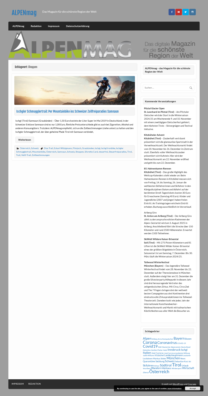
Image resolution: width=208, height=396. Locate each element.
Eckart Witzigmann (63, 148)
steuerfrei (103, 151)
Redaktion (36, 26)
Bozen (188, 338)
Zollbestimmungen (41, 155)
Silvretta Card (91, 151)
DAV (160, 347)
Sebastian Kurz (181, 361)
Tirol (129, 151)
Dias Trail (48, 148)
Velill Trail (26, 155)
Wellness (166, 368)
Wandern (156, 368)
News (182, 358)
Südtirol (166, 365)
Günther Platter (157, 350)
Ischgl (97, 148)
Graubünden (88, 148)
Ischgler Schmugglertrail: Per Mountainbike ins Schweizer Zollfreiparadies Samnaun (67, 111)
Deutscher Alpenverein (171, 347)
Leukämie (186, 355)
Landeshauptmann (173, 355)
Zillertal (146, 372)
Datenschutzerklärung (77, 26)
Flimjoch (77, 148)
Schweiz (35, 148)
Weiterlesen (24, 139)
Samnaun (61, 151)
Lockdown (148, 358)
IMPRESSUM (18, 384)
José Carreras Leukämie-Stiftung (177, 353)
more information (174, 388)
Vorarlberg (147, 368)
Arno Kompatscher (165, 339)
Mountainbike (38, 151)
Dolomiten (147, 350)
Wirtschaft (188, 368)
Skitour (156, 366)
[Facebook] (172, 12)
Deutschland (185, 347)
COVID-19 (181, 343)
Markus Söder (159, 358)
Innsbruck (174, 349)
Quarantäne (149, 361)
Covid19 (150, 346)
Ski (190, 361)
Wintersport (177, 368)
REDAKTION (34, 384)
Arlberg (154, 339)
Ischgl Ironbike (108, 148)
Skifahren (148, 365)
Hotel (165, 350)
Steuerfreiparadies (117, 151)
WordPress (178, 384)
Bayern (179, 338)
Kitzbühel (159, 355)
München (173, 358)
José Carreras (158, 353)
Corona (150, 342)
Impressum (54, 26)
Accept (193, 388)
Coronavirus (167, 342)
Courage (192, 384)
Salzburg (159, 361)
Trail (18, 155)
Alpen (147, 338)
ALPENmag (24, 13)
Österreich (25, 148)
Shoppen (80, 151)
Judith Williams (148, 355)
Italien (147, 352)
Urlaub (185, 365)
